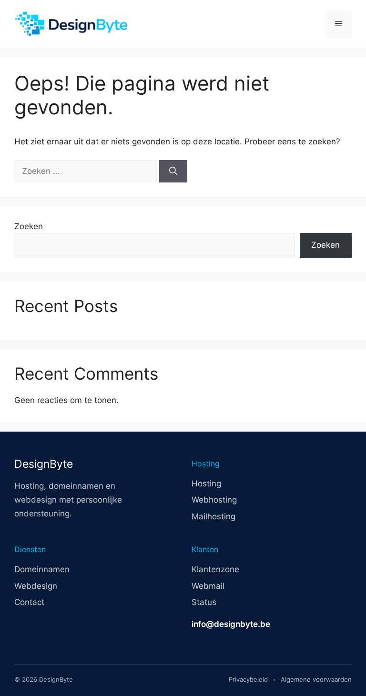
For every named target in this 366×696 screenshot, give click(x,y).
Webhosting (214, 499)
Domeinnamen (42, 569)
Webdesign (35, 586)
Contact (29, 602)
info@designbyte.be (231, 624)
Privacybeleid (248, 679)
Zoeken (28, 226)
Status (204, 602)
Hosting (206, 483)
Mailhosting (213, 516)
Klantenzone (215, 569)
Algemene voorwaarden (316, 679)
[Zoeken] (173, 171)
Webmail (208, 586)
